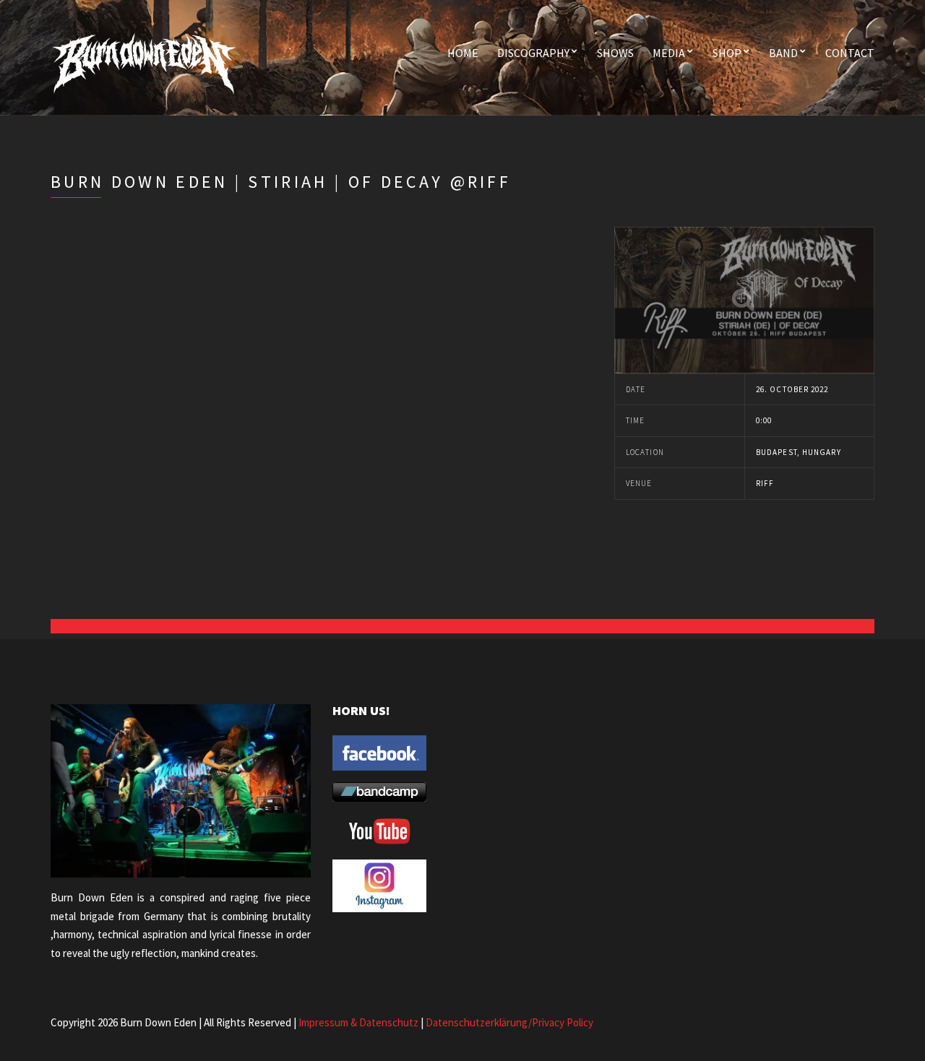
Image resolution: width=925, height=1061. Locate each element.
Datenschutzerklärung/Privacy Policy (509, 1022)
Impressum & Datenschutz (358, 1022)
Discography (533, 53)
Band (783, 53)
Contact (849, 53)
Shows (615, 53)
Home (462, 53)
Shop (727, 53)
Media (669, 53)
